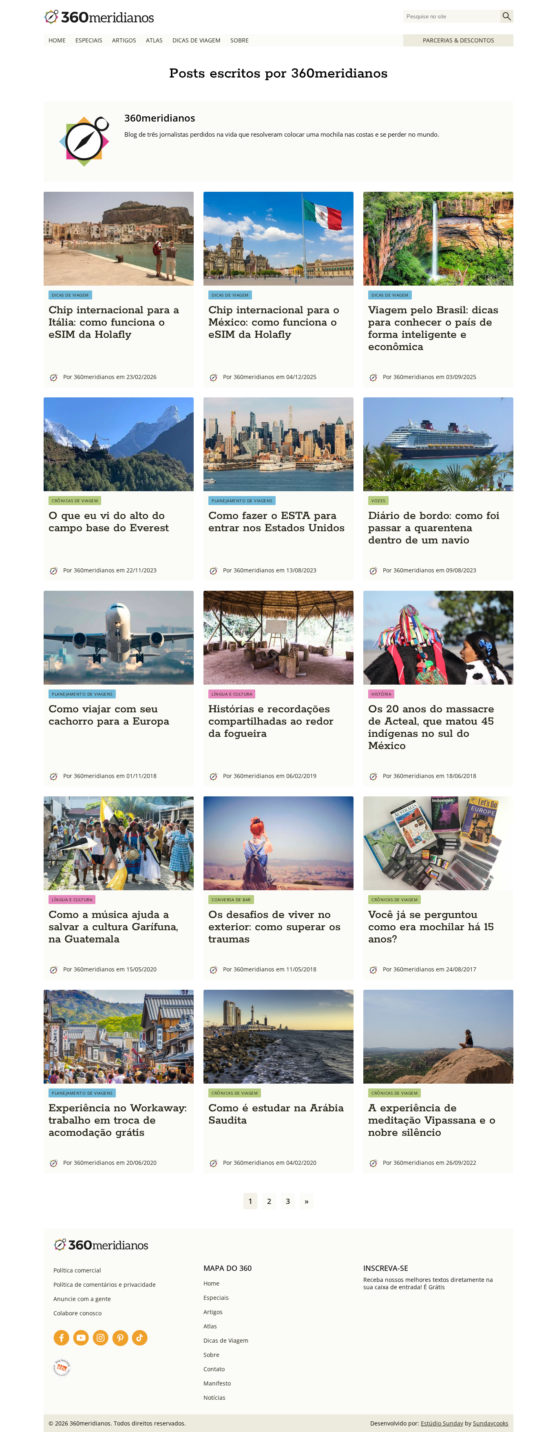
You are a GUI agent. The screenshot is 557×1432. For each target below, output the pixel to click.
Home (57, 40)
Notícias (214, 1397)
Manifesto (217, 1383)
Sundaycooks (490, 1423)
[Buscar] (506, 16)
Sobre (239, 40)
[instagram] (101, 1339)
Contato (214, 1369)
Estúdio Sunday (442, 1423)
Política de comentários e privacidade (104, 1284)
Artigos (124, 40)
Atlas (154, 40)
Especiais (88, 40)
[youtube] (81, 1339)
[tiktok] (140, 1339)
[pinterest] (120, 1339)
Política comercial (77, 1270)
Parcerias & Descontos (458, 40)
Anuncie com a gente (82, 1299)
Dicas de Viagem (196, 40)
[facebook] (61, 1339)
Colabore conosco (77, 1313)
